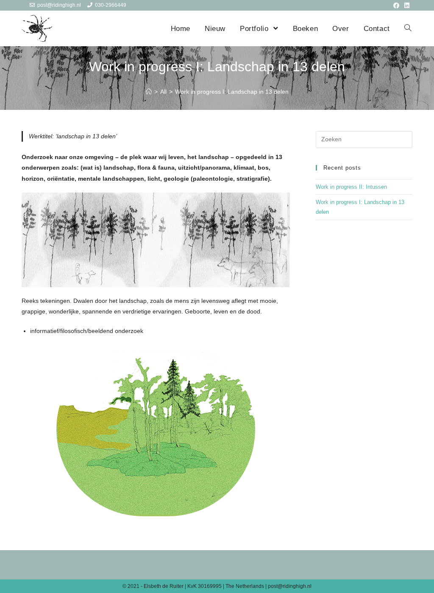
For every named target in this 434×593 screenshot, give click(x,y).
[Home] (149, 91)
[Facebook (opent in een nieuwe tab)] (396, 5)
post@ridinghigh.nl (59, 5)
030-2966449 (110, 5)
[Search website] (408, 28)
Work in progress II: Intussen (351, 187)
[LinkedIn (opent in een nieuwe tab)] (405, 5)
